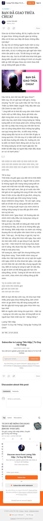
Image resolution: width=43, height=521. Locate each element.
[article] (21, 431)
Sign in (38, 3)
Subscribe (31, 3)
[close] (37, 445)
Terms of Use (33, 490)
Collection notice (34, 511)
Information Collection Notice (28, 492)
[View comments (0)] (9, 28)
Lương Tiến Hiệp (12, 21)
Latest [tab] (9, 418)
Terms (26, 511)
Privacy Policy (23, 494)
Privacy (21, 511)
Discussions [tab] (18, 418)
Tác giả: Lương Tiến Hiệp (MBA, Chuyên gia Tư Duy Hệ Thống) (16, 432)
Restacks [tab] (15, 391)
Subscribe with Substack (23, 485)
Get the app (30, 515)
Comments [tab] (6, 391)
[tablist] (11, 391)
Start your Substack (17, 515)
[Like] (4, 28)
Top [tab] (4, 418)
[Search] (39, 418)
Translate (6, 9)
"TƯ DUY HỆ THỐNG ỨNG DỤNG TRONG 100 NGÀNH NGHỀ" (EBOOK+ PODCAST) (15, 426)
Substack (13, 519)
